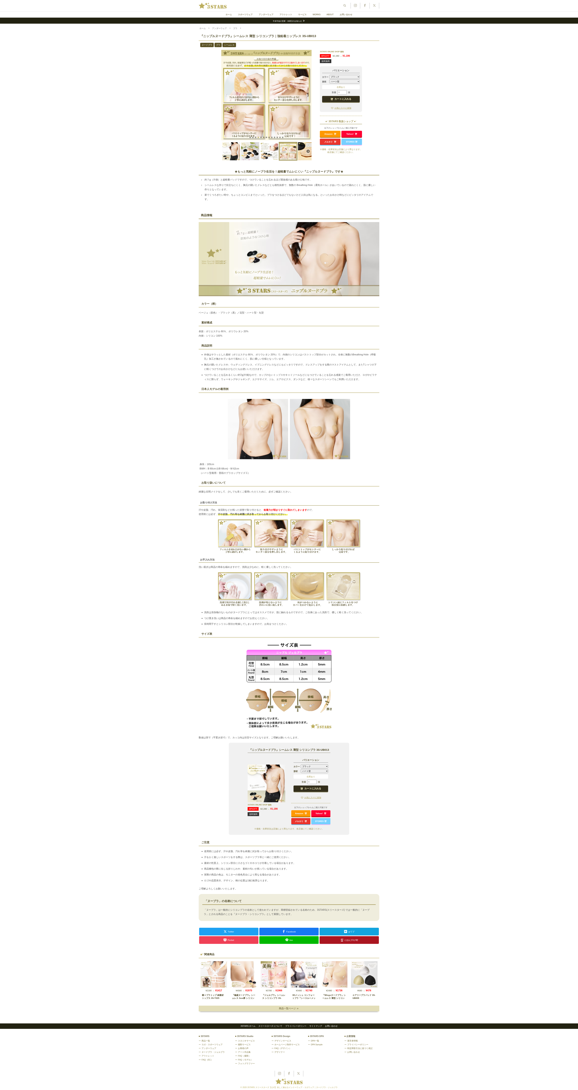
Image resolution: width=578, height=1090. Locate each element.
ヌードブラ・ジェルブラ (213, 1052)
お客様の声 (243, 1048)
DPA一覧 (315, 1041)
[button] (226, 95)
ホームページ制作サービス (287, 1044)
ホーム (229, 14)
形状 (324, 81)
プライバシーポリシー (295, 1026)
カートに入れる (342, 99)
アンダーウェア (266, 14)
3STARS (205, 1036)
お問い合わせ (346, 14)
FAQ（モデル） (245, 1060)
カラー (325, 77)
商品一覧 (206, 1041)
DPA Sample (317, 1044)
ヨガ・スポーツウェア (212, 1044)
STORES (350, 142)
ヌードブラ (207, 45)
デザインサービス (282, 1041)
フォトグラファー (246, 1063)
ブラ (235, 28)
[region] (266, 106)
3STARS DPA (317, 1036)
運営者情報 (352, 1041)
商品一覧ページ (288, 1008)
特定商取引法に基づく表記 (360, 1048)
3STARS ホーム (248, 1026)
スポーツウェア (245, 14)
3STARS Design (281, 1036)
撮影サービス (244, 1044)
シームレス (229, 45)
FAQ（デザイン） (282, 1048)
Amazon (328, 134)
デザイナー (279, 1052)
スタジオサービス (246, 1041)
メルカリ (328, 142)
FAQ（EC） (207, 1060)
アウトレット (286, 14)
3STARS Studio (245, 1036)
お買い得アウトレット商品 (287, 21)
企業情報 (350, 1036)
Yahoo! (350, 134)
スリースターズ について (270, 1026)
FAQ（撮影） (244, 1056)
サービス (302, 14)
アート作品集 (244, 1052)
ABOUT (330, 14)
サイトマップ (315, 1026)
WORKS (316, 14)
